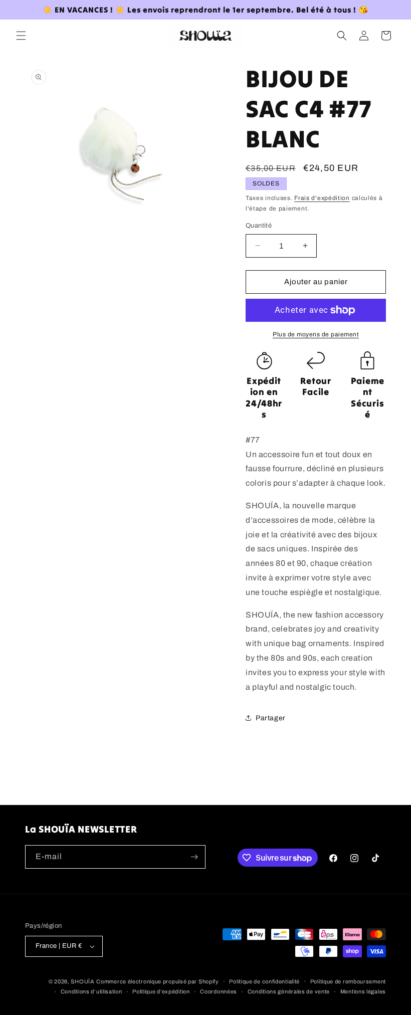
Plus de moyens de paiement (316, 334)
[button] (21, 36)
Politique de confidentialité (264, 981)
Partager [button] (271, 718)
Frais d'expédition (322, 197)
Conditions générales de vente (289, 991)
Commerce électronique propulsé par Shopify (157, 981)
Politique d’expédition (160, 991)
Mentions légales (363, 991)
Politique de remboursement (348, 981)
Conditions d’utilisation (91, 991)
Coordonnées (218, 991)
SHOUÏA (82, 981)
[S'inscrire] (194, 857)
